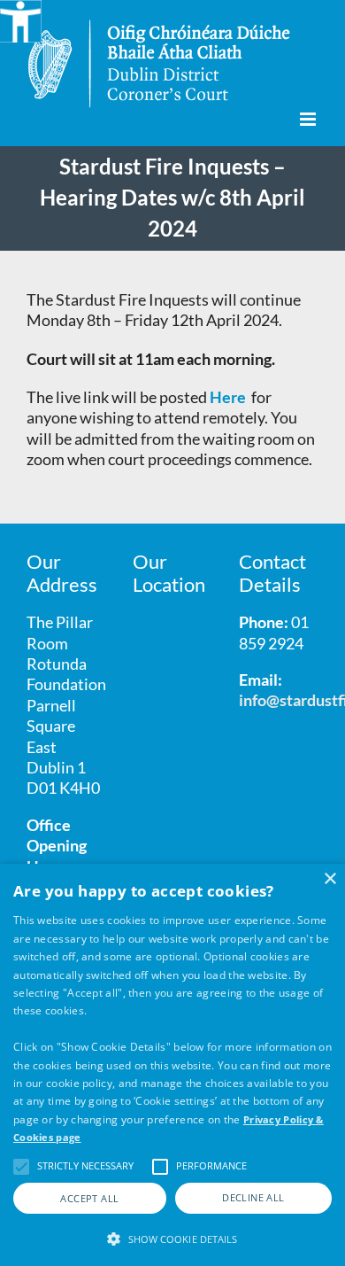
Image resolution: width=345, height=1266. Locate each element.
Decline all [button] (253, 1197)
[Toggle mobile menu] (309, 119)
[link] (229, 397)
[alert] (172, 1065)
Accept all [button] (89, 1198)
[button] (172, 1238)
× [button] (329, 879)
